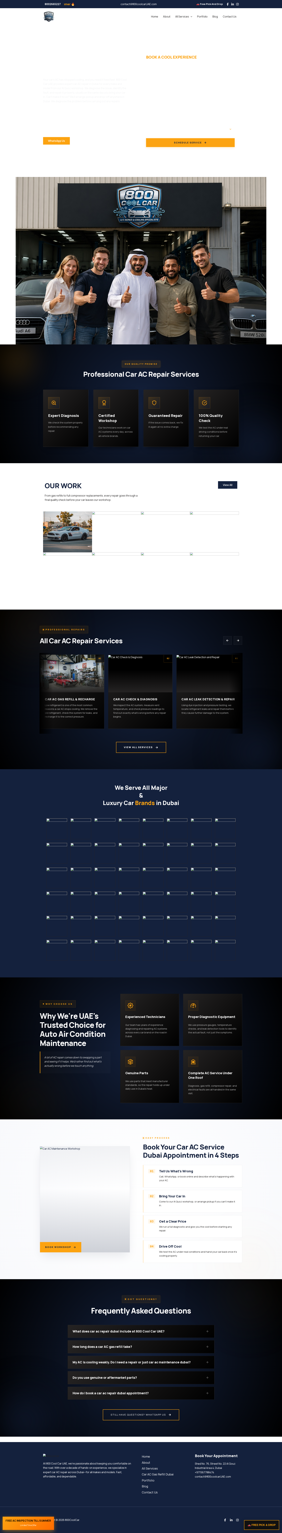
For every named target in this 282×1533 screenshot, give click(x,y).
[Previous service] (227, 640)
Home (154, 16)
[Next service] (238, 640)
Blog (215, 16)
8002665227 (53, 4)
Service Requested (158, 121)
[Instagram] (237, 4)
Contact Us (229, 16)
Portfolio (202, 16)
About (166, 16)
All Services (182, 16)
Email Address (155, 104)
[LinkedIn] (232, 4)
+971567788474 (204, 1472)
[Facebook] (227, 4)
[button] (190, 16)
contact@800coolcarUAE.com (139, 4)
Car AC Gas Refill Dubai (158, 1474)
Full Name (152, 70)
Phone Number (155, 87)
